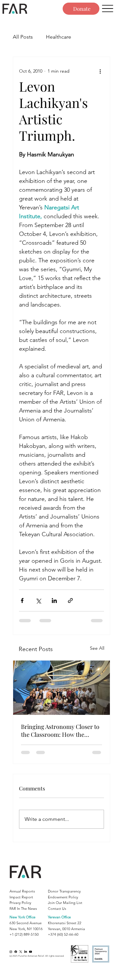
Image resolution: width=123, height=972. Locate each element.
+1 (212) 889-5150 (24, 934)
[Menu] (107, 8)
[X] (20, 951)
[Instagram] (10, 951)
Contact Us (57, 908)
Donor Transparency (64, 891)
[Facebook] (15, 951)
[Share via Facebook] (22, 600)
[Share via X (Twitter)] (38, 600)
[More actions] (100, 71)
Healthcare (58, 37)
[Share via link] (70, 600)
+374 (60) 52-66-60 (63, 934)
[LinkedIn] (25, 951)
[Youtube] (30, 951)
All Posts (23, 37)
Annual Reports (22, 891)
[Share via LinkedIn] (54, 600)
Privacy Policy (20, 902)
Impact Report (21, 897)
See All (97, 648)
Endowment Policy (63, 897)
